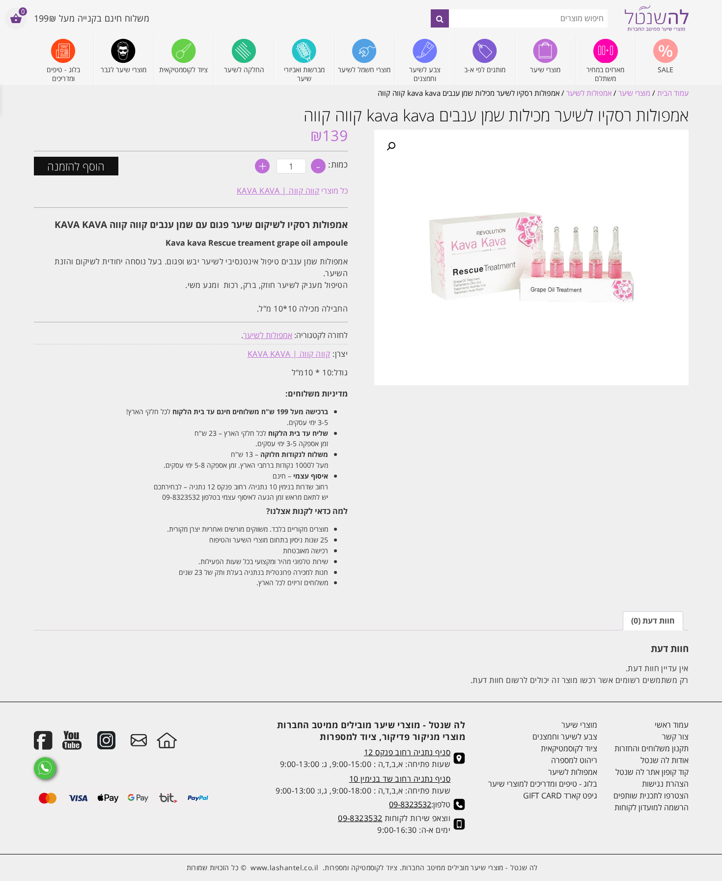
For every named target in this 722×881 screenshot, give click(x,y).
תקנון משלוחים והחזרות (651, 748)
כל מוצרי (292, 190)
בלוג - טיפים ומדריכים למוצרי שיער (542, 783)
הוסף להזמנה (76, 166)
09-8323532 (410, 804)
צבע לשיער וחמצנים (564, 736)
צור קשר (675, 736)
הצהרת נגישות (665, 783)
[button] (391, 146)
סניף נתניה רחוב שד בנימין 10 (400, 778)
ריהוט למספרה (574, 760)
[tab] (653, 620)
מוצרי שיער (634, 93)
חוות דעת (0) (653, 620)
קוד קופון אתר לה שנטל (651, 772)
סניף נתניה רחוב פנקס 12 (407, 752)
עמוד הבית (673, 93)
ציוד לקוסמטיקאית (569, 748)
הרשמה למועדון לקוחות (651, 807)
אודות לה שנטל (664, 760)
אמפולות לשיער (588, 93)
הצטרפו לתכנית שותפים (650, 795)
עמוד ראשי (671, 724)
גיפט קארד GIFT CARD (560, 795)
